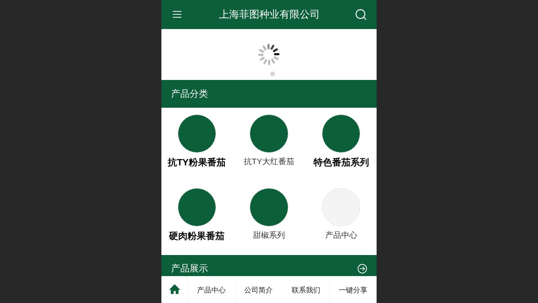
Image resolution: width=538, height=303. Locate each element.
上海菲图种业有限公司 (269, 14)
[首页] (174, 289)
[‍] (362, 268)
